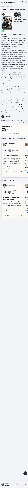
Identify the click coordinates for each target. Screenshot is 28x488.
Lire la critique (7, 169)
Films (9, 5)
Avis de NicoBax (9, 6)
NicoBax (18, 21)
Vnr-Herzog (14, 149)
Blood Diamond (19, 5)
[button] (26, 2)
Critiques (3, 6)
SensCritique (4, 5)
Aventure (13, 5)
